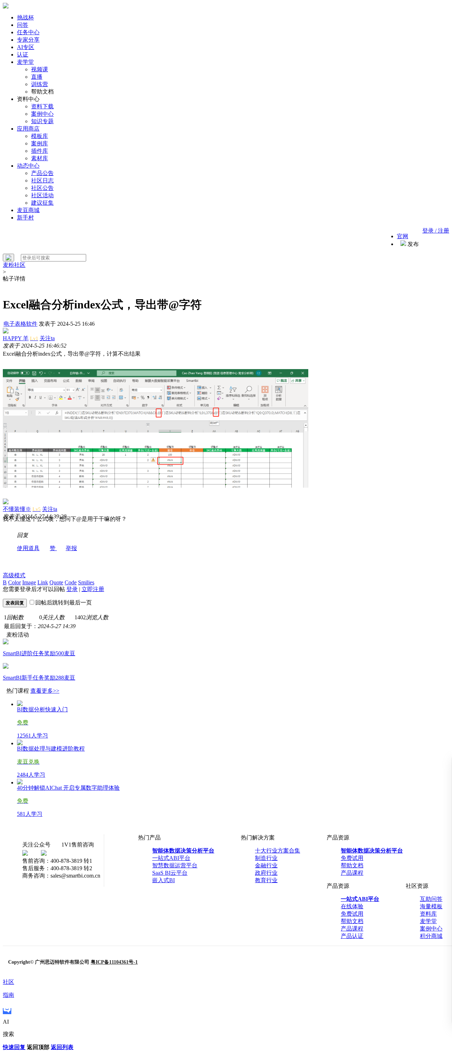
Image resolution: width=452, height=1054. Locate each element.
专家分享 (28, 40)
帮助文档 (352, 865)
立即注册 (93, 589)
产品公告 (42, 173)
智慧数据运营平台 (174, 865)
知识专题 (42, 121)
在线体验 (352, 906)
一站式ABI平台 (171, 858)
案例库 (39, 143)
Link (42, 582)
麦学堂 (25, 62)
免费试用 (352, 858)
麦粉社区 (14, 265)
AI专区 (25, 47)
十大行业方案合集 (277, 851)
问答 (22, 25)
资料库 (428, 914)
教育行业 (266, 880)
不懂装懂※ (17, 509)
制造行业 (266, 858)
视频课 (39, 69)
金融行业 (266, 865)
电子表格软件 (20, 324)
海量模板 (431, 906)
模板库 (39, 136)
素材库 (39, 158)
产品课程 (352, 873)
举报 (71, 548)
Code (71, 582)
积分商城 (431, 936)
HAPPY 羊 (16, 338)
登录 (72, 589)
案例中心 (42, 114)
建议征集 (42, 203)
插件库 (39, 151)
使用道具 (28, 548)
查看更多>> (44, 691)
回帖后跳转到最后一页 (63, 603)
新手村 (25, 218)
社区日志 (42, 180)
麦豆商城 (28, 210)
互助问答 (431, 899)
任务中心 (28, 32)
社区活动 (42, 195)
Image (29, 582)
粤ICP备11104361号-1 (114, 962)
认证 (22, 55)
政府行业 (266, 873)
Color (14, 582)
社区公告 (42, 188)
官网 (402, 236)
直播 (36, 77)
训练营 (39, 84)
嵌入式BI (163, 880)
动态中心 (28, 166)
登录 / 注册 (435, 231)
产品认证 (352, 936)
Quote (56, 582)
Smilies (86, 582)
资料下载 (42, 106)
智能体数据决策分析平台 (183, 851)
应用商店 (28, 129)
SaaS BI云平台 (170, 873)
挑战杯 (25, 17)
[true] (8, 257)
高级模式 (14, 575)
